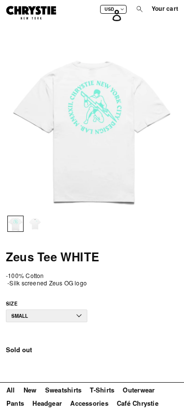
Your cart (165, 9)
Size (12, 304)
